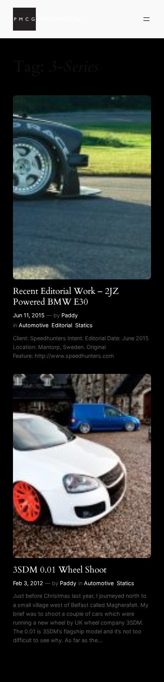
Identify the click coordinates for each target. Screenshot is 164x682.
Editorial (61, 325)
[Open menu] (146, 19)
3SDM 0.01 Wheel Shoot (59, 570)
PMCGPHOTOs (60, 19)
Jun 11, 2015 (29, 315)
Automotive (33, 325)
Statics (84, 325)
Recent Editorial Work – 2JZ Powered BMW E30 (66, 296)
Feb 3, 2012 (28, 583)
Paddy (69, 315)
